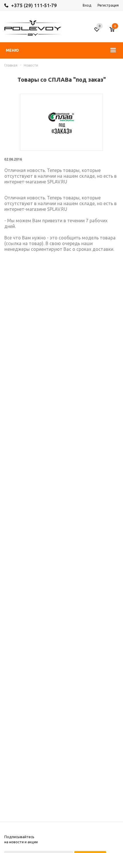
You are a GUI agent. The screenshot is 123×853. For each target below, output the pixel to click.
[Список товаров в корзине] (115, 32)
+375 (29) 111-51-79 (34, 5)
